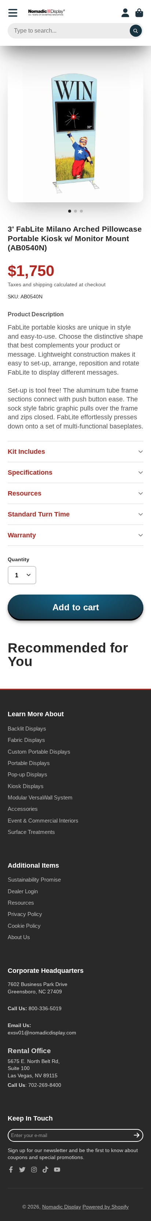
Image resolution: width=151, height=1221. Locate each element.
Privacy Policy (25, 914)
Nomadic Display (61, 1207)
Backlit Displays (27, 728)
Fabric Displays (26, 740)
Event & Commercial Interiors (43, 820)
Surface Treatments (31, 832)
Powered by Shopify (105, 1207)
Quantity (18, 559)
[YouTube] (57, 1169)
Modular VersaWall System (40, 797)
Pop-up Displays (27, 774)
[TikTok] (45, 1169)
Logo (46, 13)
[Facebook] (11, 1169)
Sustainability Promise (34, 879)
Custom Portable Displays (39, 752)
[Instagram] (34, 1169)
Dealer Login (23, 891)
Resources (21, 903)
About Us (19, 937)
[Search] (136, 31)
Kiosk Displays (26, 786)
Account (125, 12)
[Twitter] (22, 1169)
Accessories (23, 809)
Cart (139, 12)
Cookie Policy (24, 926)
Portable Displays (29, 763)
